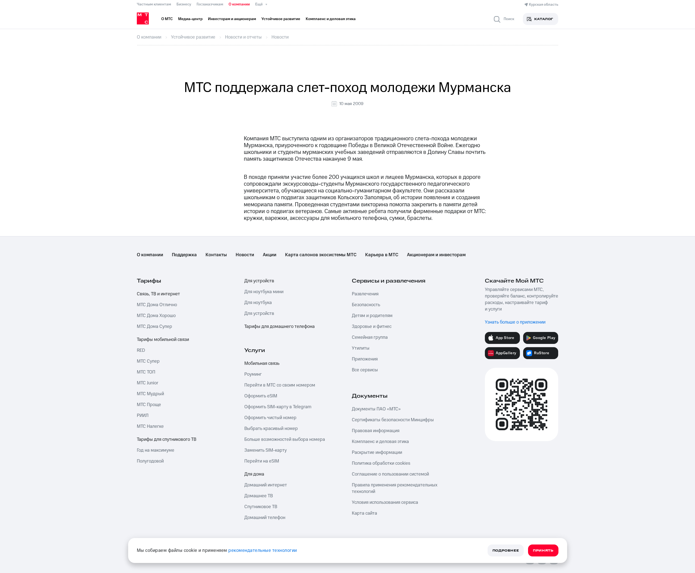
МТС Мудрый (150, 394)
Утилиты (360, 348)
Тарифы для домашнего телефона (279, 326)
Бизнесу (183, 4)
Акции (269, 255)
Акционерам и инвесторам (436, 255)
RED (141, 350)
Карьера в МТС (381, 255)
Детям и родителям (372, 315)
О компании (239, 4)
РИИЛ (143, 415)
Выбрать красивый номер (271, 428)
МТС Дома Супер (154, 326)
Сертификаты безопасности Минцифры (393, 420)
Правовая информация (375, 431)
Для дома (254, 474)
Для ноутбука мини (263, 292)
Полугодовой (150, 461)
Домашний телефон (264, 517)
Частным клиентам (154, 4)
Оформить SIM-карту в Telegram (277, 407)
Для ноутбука (258, 302)
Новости (245, 255)
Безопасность (366, 305)
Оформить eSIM (260, 396)
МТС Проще (149, 404)
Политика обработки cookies (381, 463)
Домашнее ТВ (258, 496)
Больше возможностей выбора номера (284, 439)
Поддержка (184, 255)
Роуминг (253, 374)
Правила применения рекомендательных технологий (394, 488)
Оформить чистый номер (270, 417)
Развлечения (365, 294)
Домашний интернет (265, 485)
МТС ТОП (146, 372)
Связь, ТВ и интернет (158, 294)
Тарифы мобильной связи (163, 339)
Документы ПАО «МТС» (376, 409)
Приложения (365, 359)
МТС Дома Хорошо (156, 315)
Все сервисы (365, 370)
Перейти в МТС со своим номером (279, 385)
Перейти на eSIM (261, 461)
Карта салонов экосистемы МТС (320, 255)
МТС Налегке (150, 426)
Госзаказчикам (210, 4)
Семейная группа (370, 337)
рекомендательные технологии (262, 550)
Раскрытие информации (377, 452)
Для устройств (259, 281)
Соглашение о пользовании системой (390, 474)
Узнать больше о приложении (515, 322)
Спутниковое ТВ (260, 507)
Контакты (216, 255)
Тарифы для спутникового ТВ (166, 439)
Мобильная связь (261, 363)
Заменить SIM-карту (265, 450)
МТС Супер (148, 361)
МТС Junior (147, 383)
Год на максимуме (155, 450)
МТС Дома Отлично (157, 305)
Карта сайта (364, 513)
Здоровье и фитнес (371, 326)
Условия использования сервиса (385, 502)
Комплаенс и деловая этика (380, 441)
